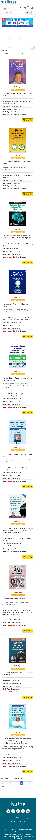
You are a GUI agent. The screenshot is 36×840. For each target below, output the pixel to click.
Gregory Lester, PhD (14, 175)
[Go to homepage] (18, 805)
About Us (23, 822)
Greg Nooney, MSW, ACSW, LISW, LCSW (16, 611)
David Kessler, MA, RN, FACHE (17, 101)
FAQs (18, 818)
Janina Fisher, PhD (14, 610)
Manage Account (5, 819)
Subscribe (13, 822)
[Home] (20, 7)
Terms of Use (8, 834)
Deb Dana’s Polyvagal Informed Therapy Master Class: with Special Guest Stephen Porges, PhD (17, 236)
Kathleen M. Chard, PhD (15, 320)
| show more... (27, 320)
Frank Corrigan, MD (14, 680)
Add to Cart (26, 120)
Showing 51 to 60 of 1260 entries (11, 778)
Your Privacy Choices (10, 836)
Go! (32, 48)
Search (28, 12)
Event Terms (17, 834)
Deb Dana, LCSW (13, 244)
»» (13, 786)
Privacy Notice (26, 834)
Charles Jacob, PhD (14, 394)
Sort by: (5, 50)
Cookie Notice (22, 836)
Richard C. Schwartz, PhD (16, 468)
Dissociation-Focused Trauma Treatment (14, 598)
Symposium (28, 818)
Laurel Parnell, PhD (14, 755)
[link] (8, 811)
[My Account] (32, 7)
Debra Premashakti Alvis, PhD (14, 395)
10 (3, 786)
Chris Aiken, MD (13, 318)
